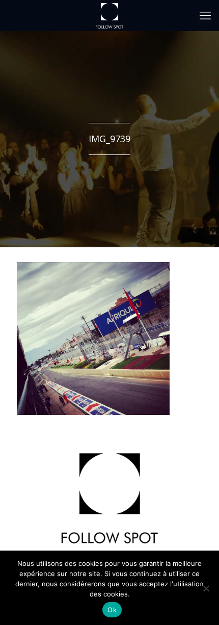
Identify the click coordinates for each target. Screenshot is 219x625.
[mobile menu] (205, 15)
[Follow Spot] (109, 15)
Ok (112, 610)
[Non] (205, 588)
